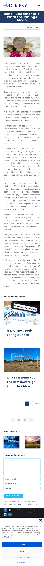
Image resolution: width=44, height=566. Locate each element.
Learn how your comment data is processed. (22, 504)
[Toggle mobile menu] (39, 5)
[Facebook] (5, 510)
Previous (29, 27)
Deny (22, 551)
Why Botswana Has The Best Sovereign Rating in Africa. (21, 382)
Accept (22, 544)
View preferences (22, 557)
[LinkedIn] (10, 514)
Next (37, 27)
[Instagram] (5, 514)
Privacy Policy (21, 563)
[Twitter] (10, 510)
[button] (40, 520)
